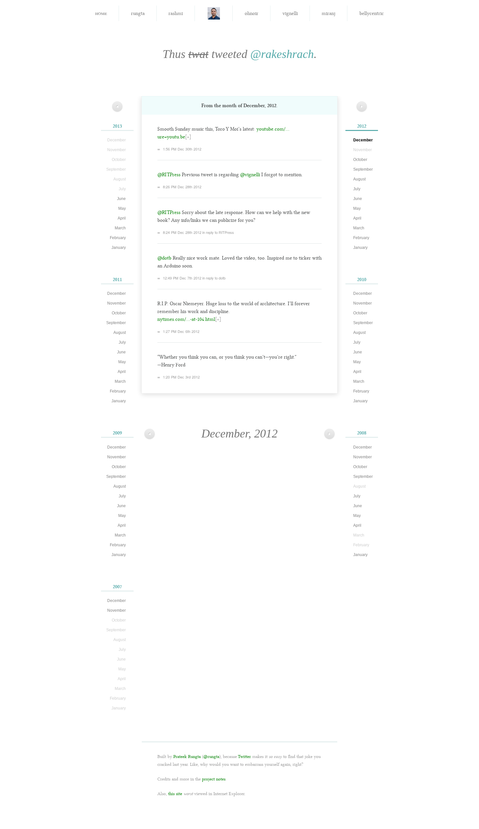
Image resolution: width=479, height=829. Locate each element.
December (116, 293)
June (121, 198)
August (119, 332)
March (120, 228)
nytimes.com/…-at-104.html (186, 319)
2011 (117, 279)
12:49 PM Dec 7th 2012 (182, 277)
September (116, 323)
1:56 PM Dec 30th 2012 (182, 148)
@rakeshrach (282, 54)
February (118, 238)
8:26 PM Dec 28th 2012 (182, 186)
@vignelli (250, 175)
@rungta (211, 756)
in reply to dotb (213, 277)
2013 (117, 126)
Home (101, 12)
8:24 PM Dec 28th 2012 (182, 232)
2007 (117, 587)
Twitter (244, 756)
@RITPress (169, 175)
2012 (361, 126)
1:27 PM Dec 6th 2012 (181, 331)
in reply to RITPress (218, 232)
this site (175, 793)
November (116, 303)
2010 (361, 279)
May (122, 208)
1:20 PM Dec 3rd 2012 (181, 376)
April (122, 218)
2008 (362, 433)
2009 (117, 433)
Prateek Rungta (187, 756)
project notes (213, 779)
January (118, 247)
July (122, 342)
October (119, 313)
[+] (188, 137)
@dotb (164, 258)
